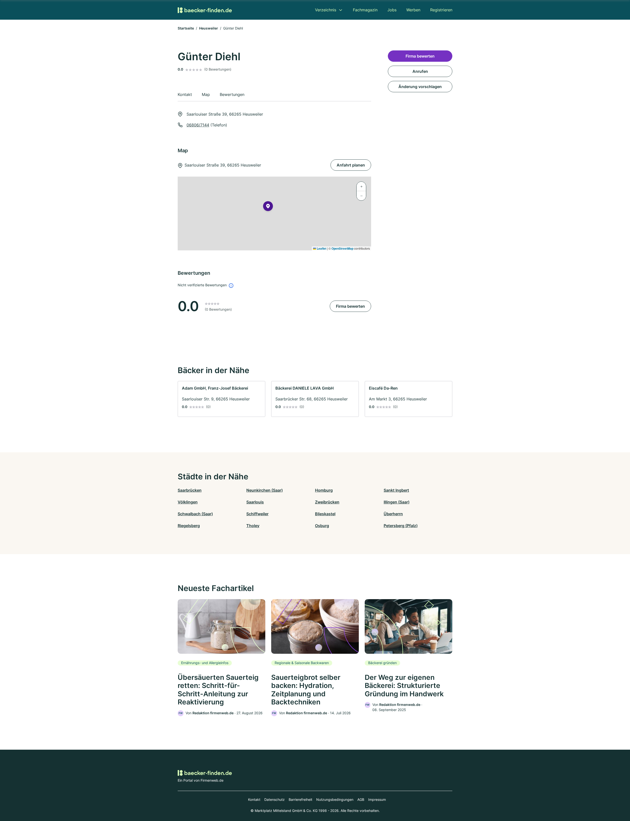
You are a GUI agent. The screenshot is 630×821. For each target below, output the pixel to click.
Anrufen (420, 71)
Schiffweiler (257, 513)
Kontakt (254, 799)
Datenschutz (274, 799)
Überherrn (393, 513)
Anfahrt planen (351, 165)
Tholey (252, 525)
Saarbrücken (190, 490)
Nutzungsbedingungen (334, 799)
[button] (268, 207)
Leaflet (321, 248)
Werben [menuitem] (413, 9)
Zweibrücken (327, 502)
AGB (360, 799)
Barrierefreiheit (300, 799)
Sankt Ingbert (396, 490)
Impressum (377, 799)
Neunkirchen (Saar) (264, 490)
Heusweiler (208, 28)
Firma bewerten (350, 306)
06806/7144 (198, 124)
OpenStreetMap (342, 248)
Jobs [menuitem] (391, 9)
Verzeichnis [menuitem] (325, 9)
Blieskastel (325, 513)
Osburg (322, 525)
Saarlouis (255, 502)
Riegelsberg (189, 525)
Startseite (186, 28)
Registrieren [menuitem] (441, 9)
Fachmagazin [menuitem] (365, 9)
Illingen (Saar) (397, 502)
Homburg (324, 490)
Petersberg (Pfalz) (401, 525)
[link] (221, 399)
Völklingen (188, 502)
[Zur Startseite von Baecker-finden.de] (205, 10)
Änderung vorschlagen (420, 86)
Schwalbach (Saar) (195, 513)
